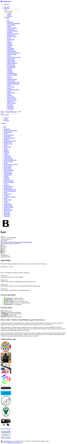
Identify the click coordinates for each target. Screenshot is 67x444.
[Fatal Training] (6, 362)
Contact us (6, 4)
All (8, 19)
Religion (9, 88)
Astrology (9, 70)
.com (7, 1)
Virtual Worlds (11, 92)
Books (9, 38)
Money (9, 91)
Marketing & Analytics (13, 33)
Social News (10, 107)
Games (9, 26)
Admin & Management (13, 83)
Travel (8, 76)
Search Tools (10, 29)
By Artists (9, 78)
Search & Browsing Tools (14, 57)
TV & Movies (10, 86)
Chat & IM (10, 72)
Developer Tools (11, 36)
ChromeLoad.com (7, 441)
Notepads (9, 95)
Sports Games (10, 60)
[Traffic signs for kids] (6, 373)
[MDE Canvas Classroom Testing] (6, 439)
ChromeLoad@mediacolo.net (14, 442)
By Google (10, 104)
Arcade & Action (11, 51)
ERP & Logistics (11, 103)
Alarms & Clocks (11, 98)
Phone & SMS (11, 97)
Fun (8, 20)
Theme (9, 14)
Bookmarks (10, 106)
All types (9, 13)
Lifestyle (9, 69)
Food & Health (11, 67)
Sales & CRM (10, 81)
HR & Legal (10, 101)
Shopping (9, 42)
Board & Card (11, 64)
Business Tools (11, 35)
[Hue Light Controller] (6, 384)
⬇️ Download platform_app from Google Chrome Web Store (16, 242)
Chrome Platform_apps (11, 111)
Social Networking (12, 27)
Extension (9, 16)
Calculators (10, 45)
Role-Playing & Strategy (13, 53)
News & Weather (11, 54)
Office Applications (12, 63)
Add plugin (7, 7)
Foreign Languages (12, 75)
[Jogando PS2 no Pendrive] (6, 427)
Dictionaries (10, 109)
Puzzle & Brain (11, 25)
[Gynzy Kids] (6, 428)
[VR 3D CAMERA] (6, 395)
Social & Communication (13, 23)
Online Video (10, 50)
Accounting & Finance (13, 89)
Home (2, 111)
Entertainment (10, 39)
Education (9, 32)
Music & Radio (11, 61)
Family (9, 94)
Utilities (9, 47)
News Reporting (11, 66)
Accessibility (10, 48)
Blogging (9, 44)
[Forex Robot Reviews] (6, 351)
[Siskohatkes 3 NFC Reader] (6, 416)
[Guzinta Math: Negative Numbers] (6, 405)
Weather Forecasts (12, 79)
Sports (8, 41)
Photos (9, 55)
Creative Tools (11, 58)
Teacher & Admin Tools (13, 82)
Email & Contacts (11, 100)
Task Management (12, 73)
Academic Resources (12, 30)
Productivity (10, 22)
